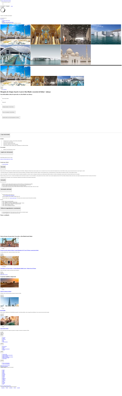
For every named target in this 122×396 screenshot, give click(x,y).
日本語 (3, 379)
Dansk (3, 372)
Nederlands (4, 378)
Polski (3, 381)
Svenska (3, 383)
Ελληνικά (3, 374)
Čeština (3, 371)
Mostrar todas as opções (4, 274)
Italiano (3, 377)
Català (3, 370)
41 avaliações (4, 89)
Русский (3, 382)
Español (3, 375)
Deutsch (3, 373)
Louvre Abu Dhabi (5, 164)
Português (3, 380)
